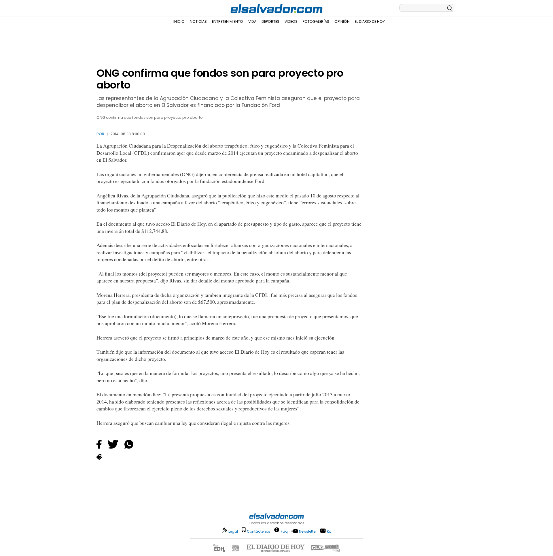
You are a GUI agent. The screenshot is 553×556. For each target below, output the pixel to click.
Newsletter (308, 531)
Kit (329, 531)
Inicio (179, 21)
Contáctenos (258, 531)
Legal (233, 531)
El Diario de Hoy (370, 21)
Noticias (198, 21)
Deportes (270, 21)
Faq (284, 531)
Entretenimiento (227, 21)
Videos (291, 21)
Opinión (342, 21)
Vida (252, 21)
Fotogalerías (316, 21)
